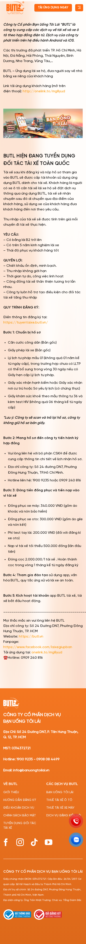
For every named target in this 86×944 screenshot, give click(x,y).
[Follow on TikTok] (34, 842)
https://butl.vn (31, 636)
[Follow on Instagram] (20, 842)
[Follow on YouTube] (48, 842)
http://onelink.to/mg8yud (44, 91)
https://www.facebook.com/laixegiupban (37, 647)
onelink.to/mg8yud (47, 652)
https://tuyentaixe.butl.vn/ (25, 322)
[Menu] (79, 7)
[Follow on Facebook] (5, 842)
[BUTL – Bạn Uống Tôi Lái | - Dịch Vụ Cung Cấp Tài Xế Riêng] (15, 7)
